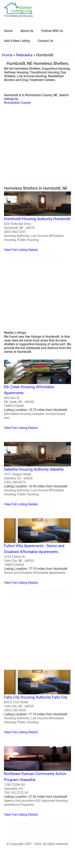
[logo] (18, 9)
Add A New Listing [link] (17, 41)
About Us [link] (26, 31)
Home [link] (8, 31)
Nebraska (24, 55)
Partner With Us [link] (52, 31)
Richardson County (17, 103)
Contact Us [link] (45, 41)
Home (7, 55)
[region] (37, 148)
